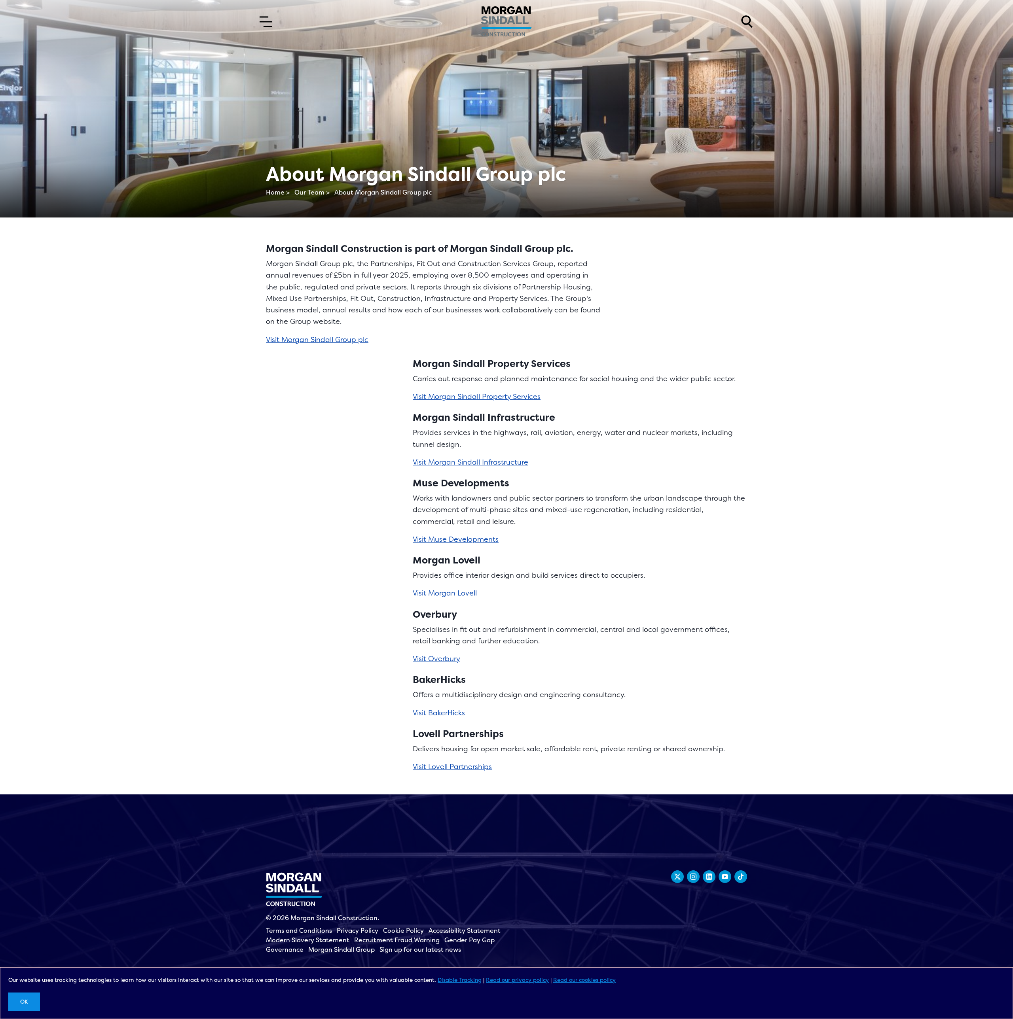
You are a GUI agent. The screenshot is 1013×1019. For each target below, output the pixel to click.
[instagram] (693, 876)
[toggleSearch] (747, 21)
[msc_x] (677, 876)
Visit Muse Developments (456, 539)
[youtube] (725, 876)
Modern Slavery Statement (307, 940)
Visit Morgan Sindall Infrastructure (470, 462)
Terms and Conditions (299, 930)
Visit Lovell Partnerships (452, 766)
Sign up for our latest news (420, 949)
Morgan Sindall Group (341, 949)
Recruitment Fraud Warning (397, 940)
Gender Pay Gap (469, 940)
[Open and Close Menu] (266, 21)
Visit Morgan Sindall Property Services (477, 396)
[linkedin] (709, 876)
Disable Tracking (460, 979)
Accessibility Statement (465, 930)
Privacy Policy (357, 930)
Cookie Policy (403, 930)
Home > (278, 192)
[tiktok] (740, 876)
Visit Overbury (436, 659)
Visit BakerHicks (439, 713)
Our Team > (312, 192)
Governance (285, 949)
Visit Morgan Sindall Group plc (317, 339)
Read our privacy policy (517, 979)
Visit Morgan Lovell (445, 593)
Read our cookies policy (584, 979)
